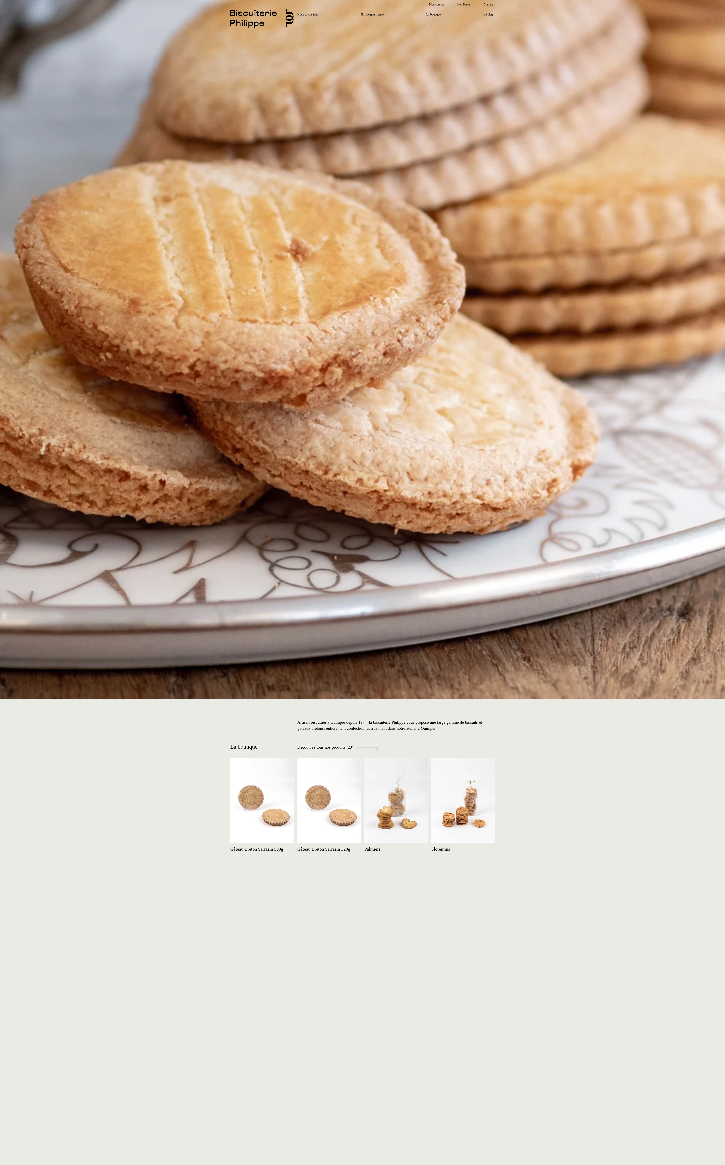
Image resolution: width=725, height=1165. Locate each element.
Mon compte (436, 4)
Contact (488, 4)
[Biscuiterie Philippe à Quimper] (262, 21)
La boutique (433, 14)
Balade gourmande (372, 14)
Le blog (488, 14)
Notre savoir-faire (307, 14)
